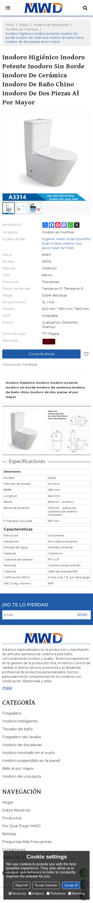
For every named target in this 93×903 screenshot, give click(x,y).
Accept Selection (46, 885)
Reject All (21, 885)
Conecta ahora (41, 354)
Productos (11, 818)
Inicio (10, 25)
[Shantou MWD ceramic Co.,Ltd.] (46, 8)
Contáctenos (13, 850)
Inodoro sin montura (22, 29)
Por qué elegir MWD (21, 826)
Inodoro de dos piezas (50, 25)
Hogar (8, 802)
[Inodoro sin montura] (48, 342)
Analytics (38, 893)
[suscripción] (82, 614)
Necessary (19, 893)
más (6, 687)
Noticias (9, 834)
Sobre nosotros (16, 810)
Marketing (78, 893)
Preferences (58, 893)
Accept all (71, 885)
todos (23, 25)
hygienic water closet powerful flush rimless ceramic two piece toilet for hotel (66, 243)
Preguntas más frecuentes (26, 842)
